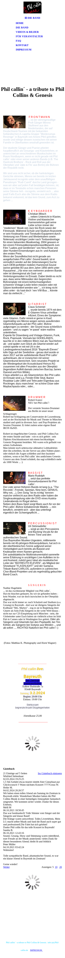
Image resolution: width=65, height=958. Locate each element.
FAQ (18, 40)
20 (60, 867)
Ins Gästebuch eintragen (50, 773)
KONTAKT (22, 45)
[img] (32, 7)
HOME (20, 23)
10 (56, 867)
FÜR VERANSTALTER (29, 36)
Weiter (6, 867)
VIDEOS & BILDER (27, 32)
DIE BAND (22, 27)
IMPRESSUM (23, 49)
